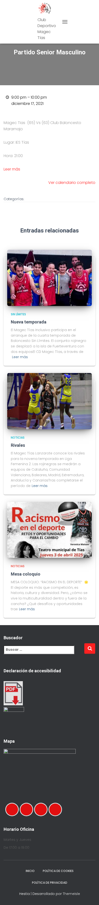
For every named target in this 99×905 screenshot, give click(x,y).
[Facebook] (13, 809)
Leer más (12, 169)
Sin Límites (18, 314)
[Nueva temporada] (49, 277)
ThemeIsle (71, 893)
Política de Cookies (58, 871)
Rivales (18, 445)
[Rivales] (49, 400)
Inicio (30, 871)
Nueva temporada (28, 321)
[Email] (42, 809)
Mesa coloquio (25, 574)
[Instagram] (27, 809)
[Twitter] (56, 809)
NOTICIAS (18, 438)
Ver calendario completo (71, 182)
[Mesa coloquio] (49, 529)
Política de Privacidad (49, 883)
